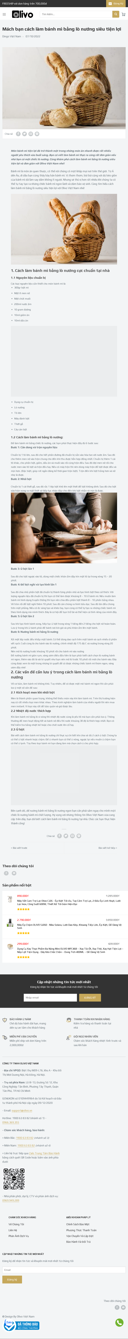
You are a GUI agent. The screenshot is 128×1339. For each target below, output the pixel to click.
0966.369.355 (10, 1122)
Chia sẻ (9, 133)
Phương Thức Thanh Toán (81, 1230)
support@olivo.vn (22, 1110)
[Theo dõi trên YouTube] (14, 873)
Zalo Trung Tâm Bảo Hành (44, 1153)
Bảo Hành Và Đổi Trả (78, 1241)
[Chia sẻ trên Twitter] (24, 134)
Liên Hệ (13, 1230)
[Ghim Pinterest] (37, 134)
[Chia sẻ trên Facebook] (18, 134)
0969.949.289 (10, 1200)
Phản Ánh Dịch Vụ (19, 1236)
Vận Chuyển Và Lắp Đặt (80, 1236)
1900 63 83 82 (24, 1137)
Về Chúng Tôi (16, 1224)
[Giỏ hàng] (123, 14)
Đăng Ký (118, 3)
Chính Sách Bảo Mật (77, 1224)
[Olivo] (22, 14)
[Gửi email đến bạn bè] (30, 134)
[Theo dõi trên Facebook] (6, 873)
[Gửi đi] (115, 14)
